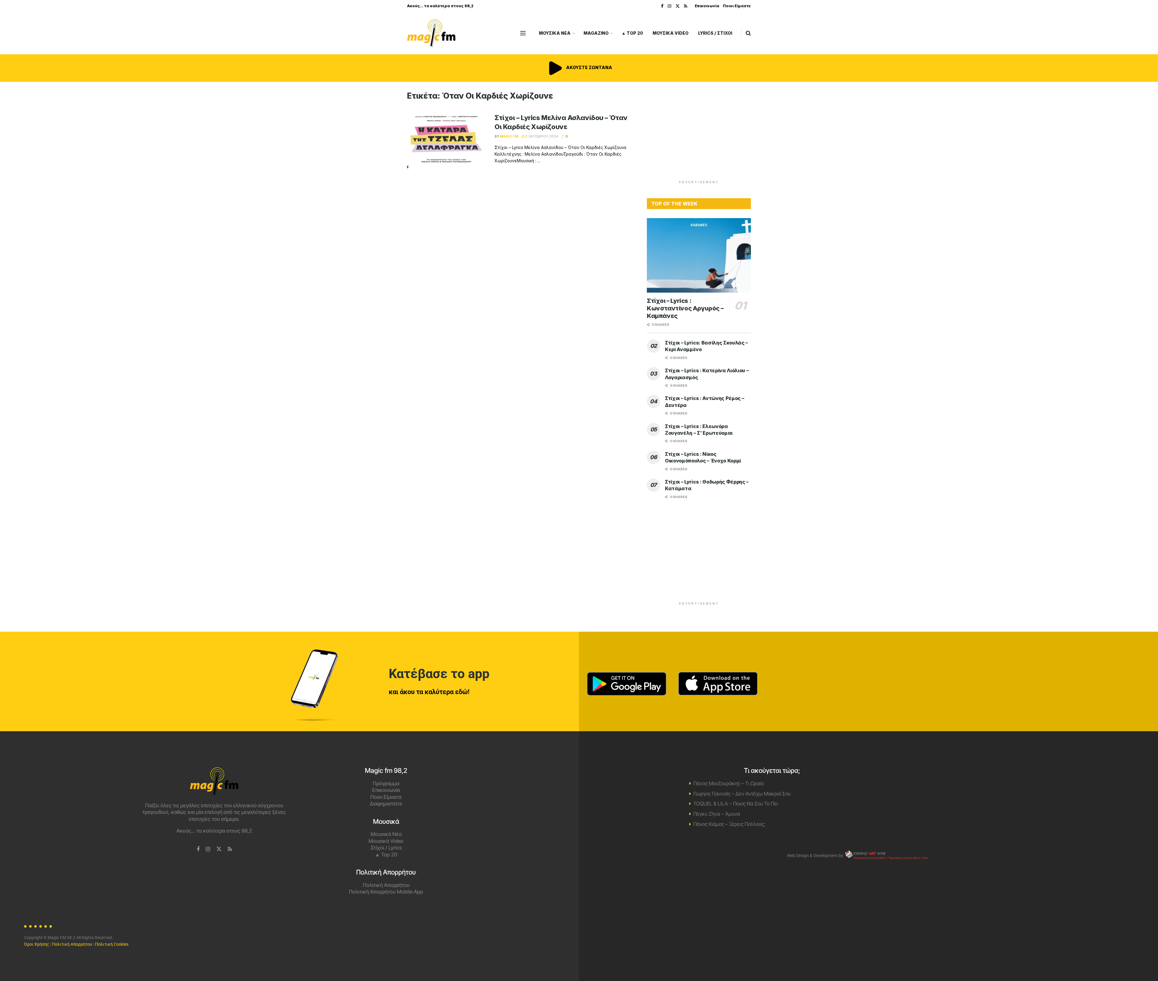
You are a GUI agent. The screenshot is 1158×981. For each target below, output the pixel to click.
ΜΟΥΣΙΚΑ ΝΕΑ (555, 33)
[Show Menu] (523, 33)
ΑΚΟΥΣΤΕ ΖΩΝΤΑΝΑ (588, 67)
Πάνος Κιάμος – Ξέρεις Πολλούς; (729, 824)
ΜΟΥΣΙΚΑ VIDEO (670, 33)
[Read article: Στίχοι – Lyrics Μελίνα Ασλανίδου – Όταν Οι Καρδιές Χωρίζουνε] (446, 141)
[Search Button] (748, 33)
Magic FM (509, 136)
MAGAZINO (596, 33)
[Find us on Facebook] (662, 6)
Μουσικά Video (386, 841)
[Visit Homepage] (431, 33)
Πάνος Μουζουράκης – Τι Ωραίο (728, 783)
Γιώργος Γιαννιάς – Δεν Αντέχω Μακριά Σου (742, 794)
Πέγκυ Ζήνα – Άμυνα (716, 814)
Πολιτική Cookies (111, 944)
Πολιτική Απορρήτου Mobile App (386, 892)
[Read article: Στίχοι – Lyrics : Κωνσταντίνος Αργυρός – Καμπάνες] (699, 255)
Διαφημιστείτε (386, 804)
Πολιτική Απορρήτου (386, 885)
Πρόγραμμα (386, 783)
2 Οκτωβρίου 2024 (541, 136)
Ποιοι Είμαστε (737, 6)
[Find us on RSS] (685, 6)
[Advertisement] (699, 133)
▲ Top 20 (632, 33)
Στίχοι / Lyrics (386, 848)
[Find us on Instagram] (669, 6)
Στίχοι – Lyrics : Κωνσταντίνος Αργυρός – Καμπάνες (685, 308)
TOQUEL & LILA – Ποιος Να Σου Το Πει (735, 804)
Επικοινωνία (707, 6)
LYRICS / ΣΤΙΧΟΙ (715, 33)
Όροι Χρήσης (36, 944)
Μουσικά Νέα (386, 834)
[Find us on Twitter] (678, 6)
